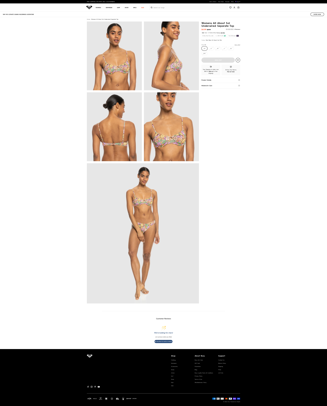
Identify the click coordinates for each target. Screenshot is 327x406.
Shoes (172, 369)
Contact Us (221, 360)
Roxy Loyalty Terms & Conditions (204, 373)
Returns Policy (222, 363)
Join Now (223, 32)
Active (173, 373)
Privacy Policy (198, 376)
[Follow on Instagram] (91, 387)
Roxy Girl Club (199, 360)
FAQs (219, 369)
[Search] (151, 7)
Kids (172, 382)
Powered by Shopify (235, 401)
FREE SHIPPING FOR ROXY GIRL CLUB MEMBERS (101, 1)
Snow (126, 7)
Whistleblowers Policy (201, 382)
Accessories (174, 366)
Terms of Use (198, 379)
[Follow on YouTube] (99, 387)
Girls (134, 7)
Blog (196, 369)
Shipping (220, 366)
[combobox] (190, 7)
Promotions (198, 366)
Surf (118, 7)
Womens (98, 7)
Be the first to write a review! (163, 341)
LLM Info (220, 373)
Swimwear (109, 7)
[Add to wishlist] (238, 60)
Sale (142, 7)
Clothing (173, 360)
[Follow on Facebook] (88, 387)
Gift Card (197, 363)
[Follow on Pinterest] (95, 387)
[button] (99, 7)
